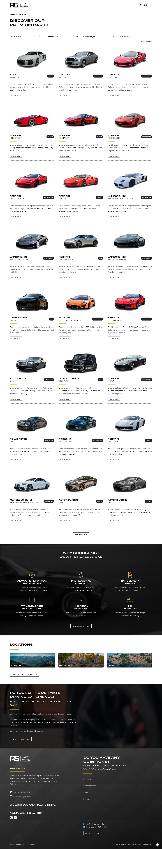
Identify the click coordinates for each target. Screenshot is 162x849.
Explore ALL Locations (24, 674)
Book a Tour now (21, 739)
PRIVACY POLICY (134, 845)
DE (145, 5)
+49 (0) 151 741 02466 (22, 792)
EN (141, 5)
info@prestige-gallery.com (24, 796)
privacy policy (100, 824)
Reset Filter (146, 42)
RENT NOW (16, 95)
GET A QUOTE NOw (81, 626)
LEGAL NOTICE (120, 845)
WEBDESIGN (147, 845)
